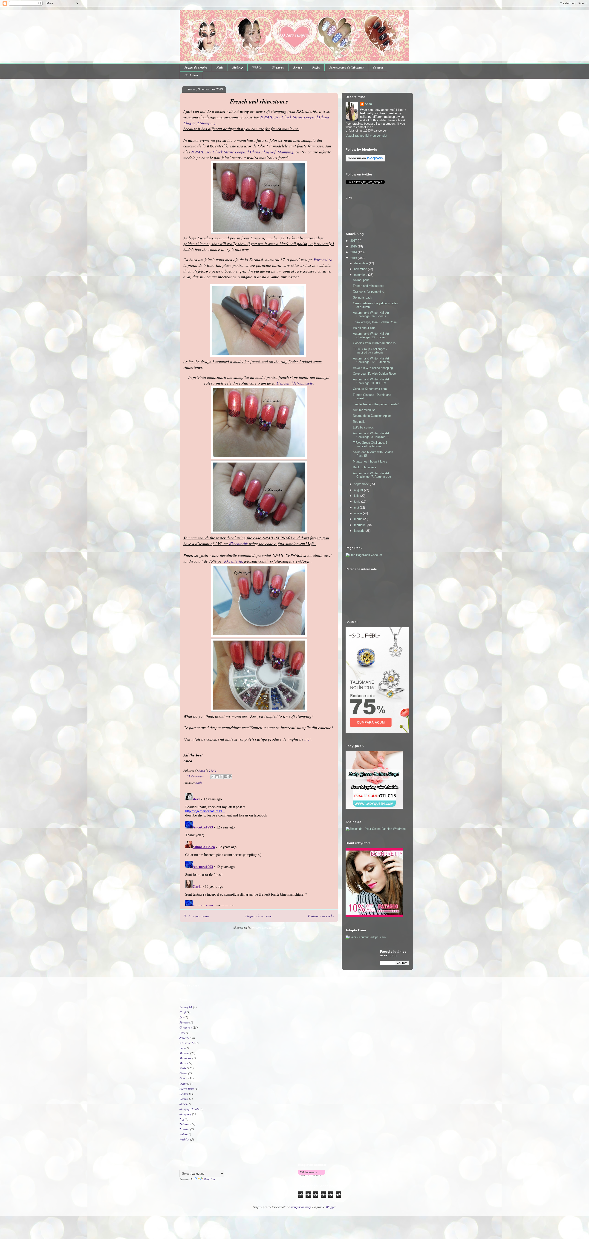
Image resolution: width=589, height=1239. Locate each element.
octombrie (361, 274)
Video (183, 1134)
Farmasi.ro (323, 259)
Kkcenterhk (238, 543)
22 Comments (195, 776)
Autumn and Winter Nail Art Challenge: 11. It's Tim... (371, 381)
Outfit (183, 1083)
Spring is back (362, 297)
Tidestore (185, 1124)
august (359, 490)
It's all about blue (364, 328)
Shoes (183, 1104)
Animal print (361, 280)
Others (183, 1078)
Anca (368, 104)
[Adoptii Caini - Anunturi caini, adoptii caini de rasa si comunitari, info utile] (366, 937)
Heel (182, 1033)
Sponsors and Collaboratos (346, 67)
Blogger (331, 1207)
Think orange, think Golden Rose (375, 322)
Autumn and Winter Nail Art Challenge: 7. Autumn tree (372, 475)
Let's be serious (363, 427)
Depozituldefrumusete (295, 383)
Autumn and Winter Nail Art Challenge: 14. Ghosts (371, 314)
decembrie (361, 263)
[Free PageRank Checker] (364, 555)
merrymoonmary (301, 1207)
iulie (357, 495)
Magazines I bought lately (370, 461)
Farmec (184, 1022)
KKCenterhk (187, 1043)
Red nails (359, 421)
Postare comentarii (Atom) (268, 928)
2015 (354, 246)
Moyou (183, 1063)
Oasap (183, 1073)
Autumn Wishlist (364, 410)
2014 (354, 252)
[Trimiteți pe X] (221, 776)
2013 (354, 258)
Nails (220, 67)
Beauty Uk (185, 1007)
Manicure (185, 1058)
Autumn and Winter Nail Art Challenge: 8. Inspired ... (371, 435)
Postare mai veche (321, 915)
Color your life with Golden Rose (374, 373)
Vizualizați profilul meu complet (366, 135)
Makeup (237, 67)
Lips (182, 1048)
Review (298, 67)
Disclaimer (191, 75)
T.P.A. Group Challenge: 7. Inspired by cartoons (370, 350)
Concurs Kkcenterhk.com (370, 389)
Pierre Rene (186, 1089)
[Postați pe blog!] (217, 776)
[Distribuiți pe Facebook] (225, 776)
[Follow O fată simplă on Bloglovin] (365, 160)
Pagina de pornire (196, 67)
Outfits (316, 67)
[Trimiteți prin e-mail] (212, 776)
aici (307, 739)
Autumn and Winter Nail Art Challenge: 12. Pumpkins (371, 360)
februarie (360, 525)
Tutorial (184, 1129)
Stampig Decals (189, 1109)
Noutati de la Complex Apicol (372, 415)
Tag (181, 1119)
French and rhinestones (368, 285)
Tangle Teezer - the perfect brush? (375, 404)
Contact (378, 67)
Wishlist (257, 67)
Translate (210, 1179)
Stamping (185, 1114)
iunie (357, 501)
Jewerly (184, 1038)
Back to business (364, 467)
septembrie (362, 484)
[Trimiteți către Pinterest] (230, 776)
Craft (182, 1012)
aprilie (358, 513)
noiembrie (361, 269)
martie (358, 519)
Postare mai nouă (196, 915)
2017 (354, 240)
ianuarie (359, 530)
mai (357, 507)
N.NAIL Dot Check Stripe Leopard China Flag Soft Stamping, (243, 152)
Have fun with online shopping (373, 368)
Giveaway (278, 67)
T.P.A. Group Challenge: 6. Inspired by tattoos (370, 444)
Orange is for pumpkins (368, 291)
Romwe (183, 1099)
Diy (181, 1017)
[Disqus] (258, 848)
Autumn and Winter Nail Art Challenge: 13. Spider (371, 335)
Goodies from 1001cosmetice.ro (374, 343)
